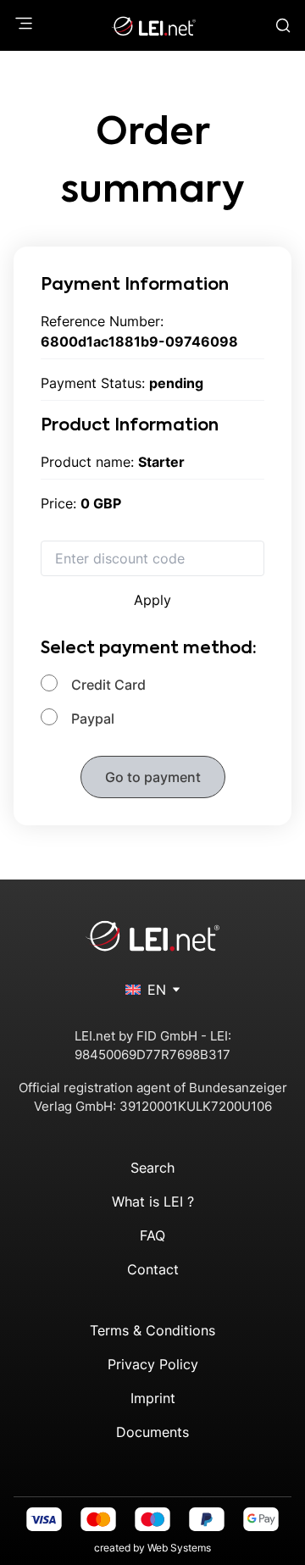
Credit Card (108, 684)
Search (152, 1167)
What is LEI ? (153, 1201)
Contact (153, 1269)
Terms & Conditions (152, 1330)
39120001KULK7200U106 (195, 1106)
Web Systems (179, 1547)
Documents (152, 1431)
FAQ (152, 1235)
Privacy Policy (153, 1364)
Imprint (152, 1398)
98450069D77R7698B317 (152, 1054)
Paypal (92, 718)
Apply (152, 599)
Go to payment (153, 777)
